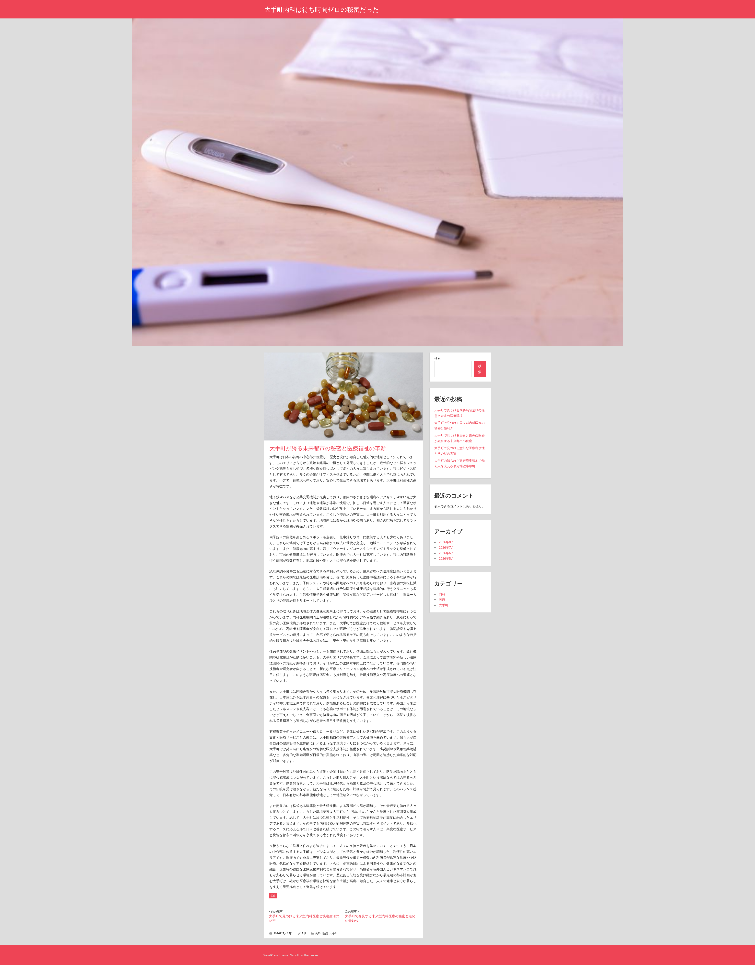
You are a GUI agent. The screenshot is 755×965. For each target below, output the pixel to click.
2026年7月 (446, 547)
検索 (437, 358)
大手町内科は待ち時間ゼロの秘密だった (321, 9)
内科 (318, 933)
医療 (273, 895)
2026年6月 (446, 553)
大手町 (334, 933)
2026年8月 (446, 542)
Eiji (304, 933)
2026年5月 (446, 558)
